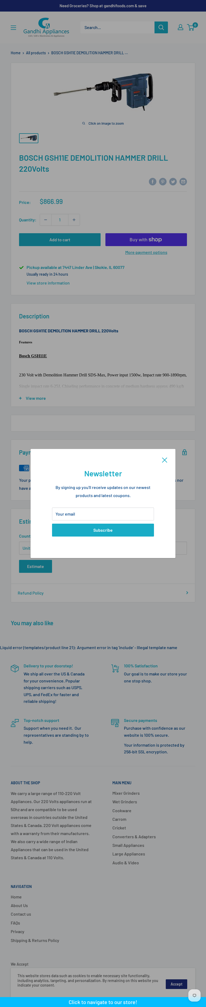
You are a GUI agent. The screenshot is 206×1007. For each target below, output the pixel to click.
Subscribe (103, 530)
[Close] (164, 459)
